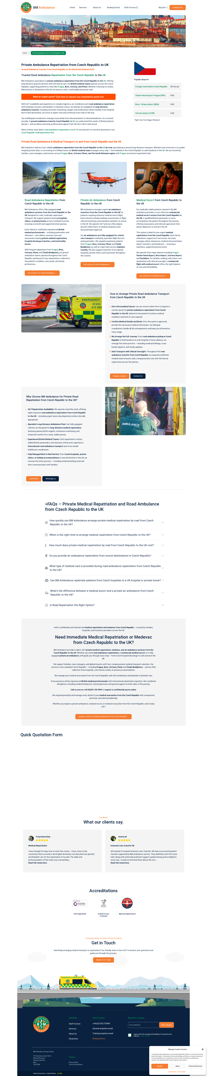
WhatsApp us (51, 479)
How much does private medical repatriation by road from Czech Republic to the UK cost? (100, 545)
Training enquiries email (103, 1033)
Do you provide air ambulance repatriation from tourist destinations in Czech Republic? (99, 555)
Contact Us (178, 7)
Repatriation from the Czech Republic (72, 75)
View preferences (195, 1066)
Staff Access (130, 7)
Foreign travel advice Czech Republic (151, 86)
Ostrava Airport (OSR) (145, 113)
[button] (203, 1049)
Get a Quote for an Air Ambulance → (97, 264)
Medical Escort (145, 200)
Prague (61, 87)
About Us (97, 7)
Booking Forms (113, 7)
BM (44, 7)
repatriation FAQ (46, 132)
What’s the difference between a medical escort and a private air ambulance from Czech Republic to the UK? (101, 592)
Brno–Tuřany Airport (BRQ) (147, 104)
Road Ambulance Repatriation (42, 200)
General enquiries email (103, 1028)
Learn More (33, 479)
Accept (159, 1066)
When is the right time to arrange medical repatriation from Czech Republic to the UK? (99, 534)
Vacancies (73, 1039)
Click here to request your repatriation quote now (80, 97)
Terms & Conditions (75, 1064)
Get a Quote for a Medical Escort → (153, 276)
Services (83, 7)
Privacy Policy (172, 1071)
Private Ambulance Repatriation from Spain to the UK (134, 845)
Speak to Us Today (103, 960)
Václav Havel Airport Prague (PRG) (150, 95)
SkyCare (162, 7)
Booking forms (99, 1038)
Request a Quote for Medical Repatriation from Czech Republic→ (103, 717)
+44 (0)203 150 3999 (93, 690)
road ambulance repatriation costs (59, 130)
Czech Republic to (29, 132)
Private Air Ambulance (93, 200)
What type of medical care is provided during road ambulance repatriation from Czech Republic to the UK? (104, 568)
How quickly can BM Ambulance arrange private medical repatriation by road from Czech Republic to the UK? (101, 522)
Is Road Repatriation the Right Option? (71, 605)
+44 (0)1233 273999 (101, 1023)
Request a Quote (119, 376)
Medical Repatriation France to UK (43, 845)
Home (72, 7)
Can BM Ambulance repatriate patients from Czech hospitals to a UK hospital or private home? (104, 580)
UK (104, 75)
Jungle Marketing (51, 1073)
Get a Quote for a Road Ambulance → (42, 273)
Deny (177, 1066)
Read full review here (37, 863)
